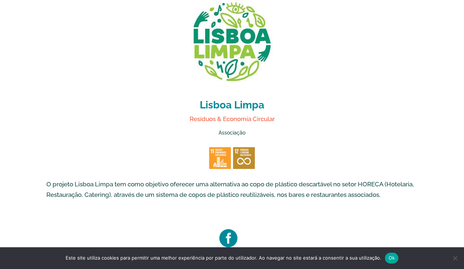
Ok (392, 258)
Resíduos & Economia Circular (232, 119)
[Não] (455, 258)
